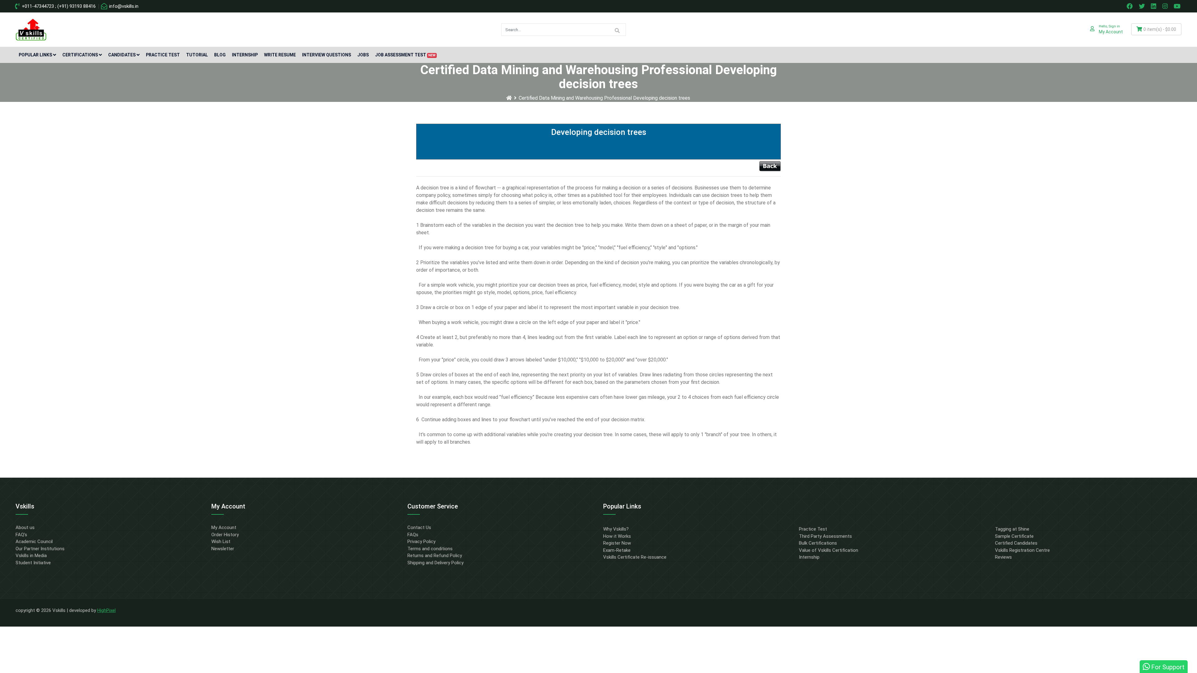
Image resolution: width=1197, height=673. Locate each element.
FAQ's (21, 534)
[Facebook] (1130, 6)
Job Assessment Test (405, 54)
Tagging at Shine (1012, 529)
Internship (245, 54)
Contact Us (419, 527)
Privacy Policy (421, 541)
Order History (225, 534)
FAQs (412, 534)
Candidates (122, 54)
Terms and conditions (430, 548)
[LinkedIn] (1154, 6)
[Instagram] (1166, 6)
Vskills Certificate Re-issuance (634, 557)
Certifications (80, 54)
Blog (220, 54)
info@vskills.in (123, 6)
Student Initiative (33, 563)
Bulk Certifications (818, 543)
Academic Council (34, 541)
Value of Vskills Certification (828, 550)
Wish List (220, 541)
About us (25, 527)
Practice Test (163, 54)
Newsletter (222, 548)
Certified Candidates (1016, 543)
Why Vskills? (616, 529)
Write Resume (280, 54)
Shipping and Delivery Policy (435, 563)
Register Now (617, 543)
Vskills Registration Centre (1022, 550)
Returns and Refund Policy (434, 555)
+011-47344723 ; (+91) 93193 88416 (58, 6)
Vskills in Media (31, 555)
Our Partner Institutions (40, 548)
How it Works (617, 536)
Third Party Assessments (825, 536)
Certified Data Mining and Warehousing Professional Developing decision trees (604, 98)
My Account (223, 527)
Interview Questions (326, 54)
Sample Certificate (1014, 536)
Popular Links (35, 54)
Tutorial (197, 54)
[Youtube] (1178, 6)
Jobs (363, 54)
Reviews (1003, 557)
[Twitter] (1142, 6)
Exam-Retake (617, 550)
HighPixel (106, 610)
